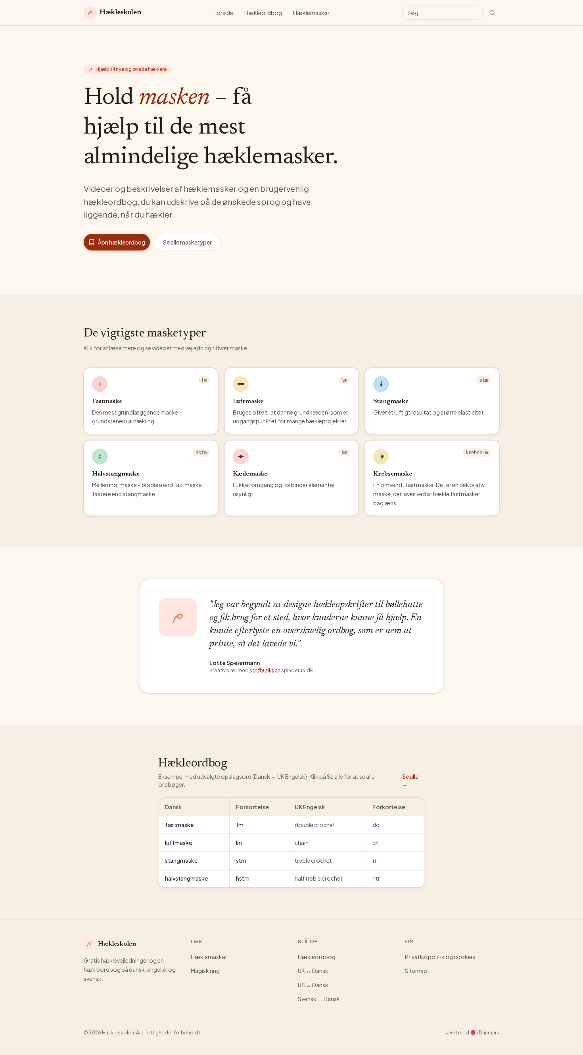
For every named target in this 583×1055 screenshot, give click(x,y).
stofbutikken (264, 670)
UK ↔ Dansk (313, 970)
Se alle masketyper (187, 242)
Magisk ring (205, 970)
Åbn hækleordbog (121, 242)
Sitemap (416, 970)
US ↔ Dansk (313, 984)
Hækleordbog (263, 12)
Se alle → (410, 780)
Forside (223, 12)
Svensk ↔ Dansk (319, 998)
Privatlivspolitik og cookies (440, 956)
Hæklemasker (311, 12)
